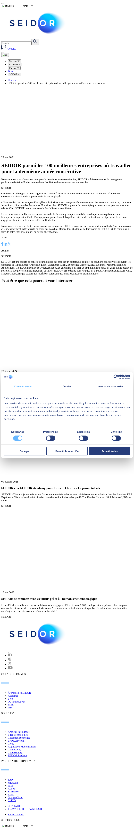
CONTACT (14, 806)
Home (12, 80)
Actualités (13, 695)
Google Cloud (15, 797)
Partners (13, 68)
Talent (11, 71)
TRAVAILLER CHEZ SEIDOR (25, 809)
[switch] (50, 438)
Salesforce (13, 791)
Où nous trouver (16, 701)
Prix (10, 707)
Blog (10, 698)
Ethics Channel (16, 814)
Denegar (24, 451)
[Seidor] (38, 23)
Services (13, 61)
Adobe (11, 788)
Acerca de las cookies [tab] (110, 386)
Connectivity (14, 749)
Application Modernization (22, 746)
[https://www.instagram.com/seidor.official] (10, 660)
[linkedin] (6, 244)
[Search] (35, 42)
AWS (11, 794)
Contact (12, 48)
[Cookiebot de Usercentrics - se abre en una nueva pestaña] (116, 376)
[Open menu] (5, 55)
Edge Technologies (18, 734)
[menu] (2, 52)
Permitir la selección (67, 451)
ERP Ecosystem (16, 740)
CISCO (12, 800)
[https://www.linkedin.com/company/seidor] (10, 655)
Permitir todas (109, 451)
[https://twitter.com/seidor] (10, 664)
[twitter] (9, 244)
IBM (10, 785)
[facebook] (2, 244)
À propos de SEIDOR (19, 692)
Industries (13, 64)
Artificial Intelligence (19, 731)
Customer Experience (19, 737)
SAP (10, 779)
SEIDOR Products (17, 755)
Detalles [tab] (67, 386)
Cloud (11, 743)
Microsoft (13, 782)
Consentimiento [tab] (23, 386)
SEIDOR (13, 74)
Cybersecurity (15, 752)
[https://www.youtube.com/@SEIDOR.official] (10, 668)
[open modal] (2, 3)
